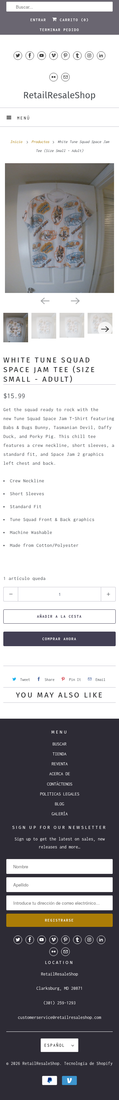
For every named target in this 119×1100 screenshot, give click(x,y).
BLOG (59, 803)
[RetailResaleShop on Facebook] (29, 55)
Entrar (38, 20)
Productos (41, 142)
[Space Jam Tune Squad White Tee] (59, 228)
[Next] (74, 300)
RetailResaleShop (41, 1063)
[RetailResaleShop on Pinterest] (65, 55)
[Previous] (44, 300)
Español (56, 1045)
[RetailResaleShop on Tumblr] (77, 55)
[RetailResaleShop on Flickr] (53, 77)
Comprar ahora (59, 639)
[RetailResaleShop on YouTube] (41, 55)
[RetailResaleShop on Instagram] (89, 55)
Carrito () (73, 20)
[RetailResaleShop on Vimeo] (53, 55)
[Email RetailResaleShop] (65, 77)
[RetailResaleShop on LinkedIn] (101, 55)
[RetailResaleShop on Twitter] (18, 55)
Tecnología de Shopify (88, 1063)
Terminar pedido (59, 30)
